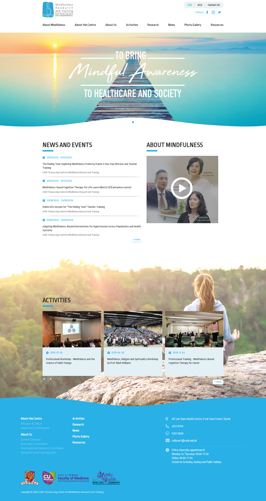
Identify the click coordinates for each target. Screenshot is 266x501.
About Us (111, 25)
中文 (200, 5)
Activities (132, 25)
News (171, 25)
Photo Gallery (192, 25)
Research (153, 25)
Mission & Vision (31, 424)
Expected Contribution (35, 428)
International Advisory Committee (42, 448)
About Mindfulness (54, 25)
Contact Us (214, 5)
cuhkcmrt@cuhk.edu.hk (184, 440)
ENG (190, 5)
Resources (217, 25)
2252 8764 (177, 426)
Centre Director (31, 439)
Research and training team (38, 452)
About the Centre (85, 25)
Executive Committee (34, 444)
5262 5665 (177, 433)
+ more (136, 239)
